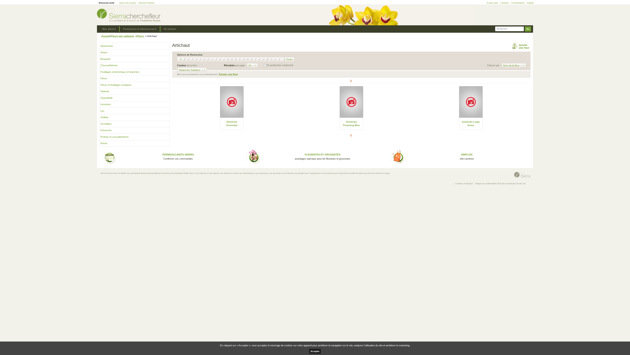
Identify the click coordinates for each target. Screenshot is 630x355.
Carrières (504, 3)
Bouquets (105, 59)
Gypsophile (106, 97)
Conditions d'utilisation (464, 184)
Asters (103, 52)
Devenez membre (147, 3)
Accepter (315, 351)
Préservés (106, 130)
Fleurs (141, 36)
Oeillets (104, 117)
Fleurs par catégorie (123, 36)
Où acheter (170, 29)
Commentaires (518, 3)
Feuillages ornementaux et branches (119, 72)
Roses (103, 143)
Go (527, 29)
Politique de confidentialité (485, 184)
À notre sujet (492, 3)
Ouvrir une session (127, 3)
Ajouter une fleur (228, 74)
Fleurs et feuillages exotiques (115, 84)
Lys (102, 110)
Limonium (105, 104)
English (530, 3)
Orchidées (106, 123)
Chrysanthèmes (109, 65)
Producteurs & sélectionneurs (140, 29)
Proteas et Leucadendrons (114, 136)
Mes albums (109, 29)
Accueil (105, 36)
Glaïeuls (104, 91)
